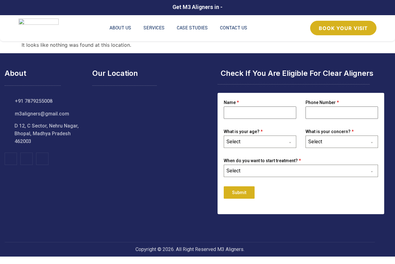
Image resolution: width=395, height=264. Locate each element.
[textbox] (254, 142)
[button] (3, 260)
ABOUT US (120, 28)
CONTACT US (233, 28)
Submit (239, 192)
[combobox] (260, 142)
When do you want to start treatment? (262, 160)
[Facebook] (11, 159)
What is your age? (243, 131)
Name (231, 102)
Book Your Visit (343, 28)
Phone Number (322, 102)
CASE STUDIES (192, 28)
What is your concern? (330, 131)
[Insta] (26, 159)
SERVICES (153, 28)
